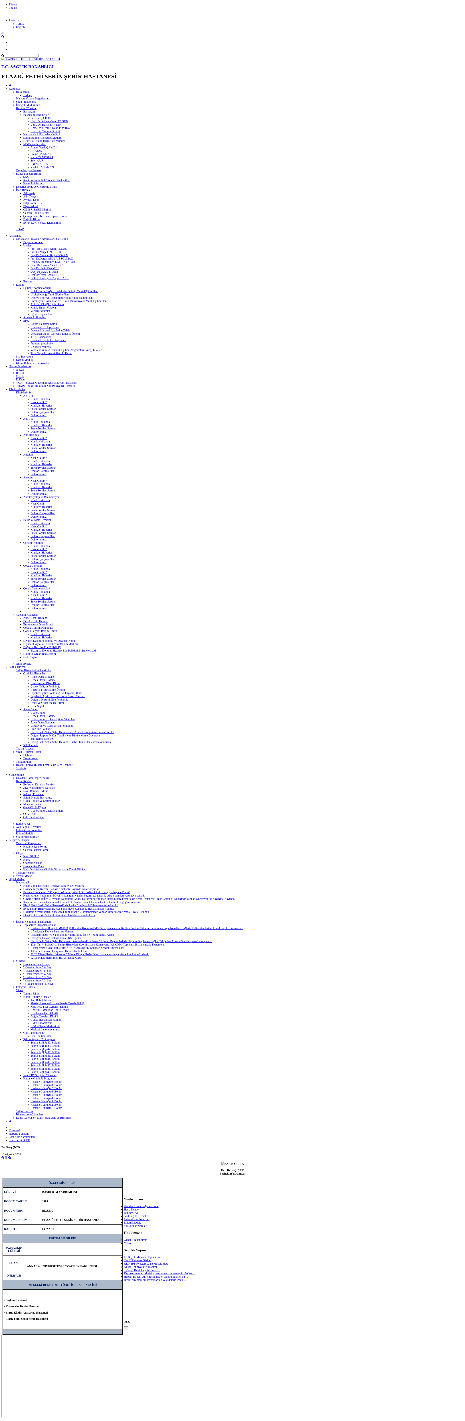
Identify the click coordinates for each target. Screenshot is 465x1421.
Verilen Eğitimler (40, 310)
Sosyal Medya (24, 875)
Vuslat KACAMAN (42, 167)
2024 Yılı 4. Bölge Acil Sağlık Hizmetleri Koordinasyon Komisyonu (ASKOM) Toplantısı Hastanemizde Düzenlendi (98, 944)
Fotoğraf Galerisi (25, 987)
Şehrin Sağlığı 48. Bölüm (45, 1045)
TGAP (20, 229)
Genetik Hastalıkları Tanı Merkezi (50, 1009)
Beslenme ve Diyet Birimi (38, 624)
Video (19, 990)
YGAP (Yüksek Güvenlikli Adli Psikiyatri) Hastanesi (46, 382)
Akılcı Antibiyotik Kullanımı (140, 1266)
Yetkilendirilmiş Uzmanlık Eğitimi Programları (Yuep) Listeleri (66, 350)
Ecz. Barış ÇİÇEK (41, 118)
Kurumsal (14, 88)
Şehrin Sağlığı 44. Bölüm (45, 1058)
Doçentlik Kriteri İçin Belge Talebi (50, 330)
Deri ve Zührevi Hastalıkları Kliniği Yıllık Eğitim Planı (62, 297)
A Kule (20, 369)
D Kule (20, 379)
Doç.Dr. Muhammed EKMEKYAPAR (53, 261)
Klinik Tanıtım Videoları (37, 996)
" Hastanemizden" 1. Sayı (38, 983)
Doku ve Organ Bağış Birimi (39, 653)
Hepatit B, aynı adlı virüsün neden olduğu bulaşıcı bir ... (156, 1276)
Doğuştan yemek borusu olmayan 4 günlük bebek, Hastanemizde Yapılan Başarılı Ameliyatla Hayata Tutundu (86, 911)
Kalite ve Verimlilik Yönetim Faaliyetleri (46, 180)
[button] (14, 20)
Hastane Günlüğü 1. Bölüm (46, 1107)
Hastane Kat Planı (33, 866)
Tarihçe (27, 95)
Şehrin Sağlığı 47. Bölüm (45, 1049)
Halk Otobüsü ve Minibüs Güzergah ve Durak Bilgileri (54, 869)
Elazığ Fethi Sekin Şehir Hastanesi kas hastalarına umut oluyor (59, 915)
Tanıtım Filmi (23, 761)
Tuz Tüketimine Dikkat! (137, 1260)
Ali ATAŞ (36, 150)
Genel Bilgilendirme (135, 1239)
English (13, 7)
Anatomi (28, 477)
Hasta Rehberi (24, 781)
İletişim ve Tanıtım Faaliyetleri (33, 921)
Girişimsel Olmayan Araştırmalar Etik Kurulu (42, 238)
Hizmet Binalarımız (20, 366)
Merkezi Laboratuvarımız (45, 1029)
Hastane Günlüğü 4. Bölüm (46, 1098)
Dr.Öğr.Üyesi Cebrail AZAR (47, 274)
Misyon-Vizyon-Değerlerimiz (33, 98)
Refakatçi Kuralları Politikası (39, 784)
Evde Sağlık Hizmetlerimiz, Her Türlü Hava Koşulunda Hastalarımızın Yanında (68, 908)
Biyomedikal (30, 206)
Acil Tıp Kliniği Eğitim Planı (47, 304)
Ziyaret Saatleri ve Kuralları (39, 787)
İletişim (27, 281)
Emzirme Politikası (41, 728)
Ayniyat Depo (31, 199)
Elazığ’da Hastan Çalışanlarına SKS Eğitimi (56, 938)
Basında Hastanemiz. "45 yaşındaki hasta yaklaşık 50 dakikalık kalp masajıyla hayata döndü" (76, 892)
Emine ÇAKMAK (41, 154)
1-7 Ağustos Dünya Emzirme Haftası (52, 931)
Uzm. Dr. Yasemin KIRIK (45, 131)
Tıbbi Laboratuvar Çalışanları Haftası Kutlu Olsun (59, 951)
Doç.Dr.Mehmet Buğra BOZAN (49, 255)
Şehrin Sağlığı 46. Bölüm (45, 1052)
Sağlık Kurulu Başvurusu (37, 797)
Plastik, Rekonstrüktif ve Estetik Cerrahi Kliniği (58, 1003)
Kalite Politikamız (33, 183)
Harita (26, 859)
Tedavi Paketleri (25, 748)
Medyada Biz (23, 882)
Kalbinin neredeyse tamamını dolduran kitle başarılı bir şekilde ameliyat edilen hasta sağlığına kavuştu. (81, 902)
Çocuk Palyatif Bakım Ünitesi (40, 630)
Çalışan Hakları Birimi (36, 212)
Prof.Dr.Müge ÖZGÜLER (46, 252)
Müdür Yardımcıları (34, 144)
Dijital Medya (17, 879)
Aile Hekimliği (31, 434)
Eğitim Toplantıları (41, 314)
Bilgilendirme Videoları (29, 1114)
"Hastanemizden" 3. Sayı (37, 977)
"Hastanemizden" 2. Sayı (37, 980)
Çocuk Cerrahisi (32, 565)
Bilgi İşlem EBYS (33, 203)
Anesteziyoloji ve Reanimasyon (41, 497)
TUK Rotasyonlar (41, 336)
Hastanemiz (22, 91)
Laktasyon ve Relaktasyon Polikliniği (52, 725)
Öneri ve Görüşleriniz (28, 843)
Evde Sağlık (30, 657)
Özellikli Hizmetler (27, 614)
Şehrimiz (21, 768)
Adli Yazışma (31, 196)
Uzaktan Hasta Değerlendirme (33, 777)
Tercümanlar (30, 758)
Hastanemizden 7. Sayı (36, 964)
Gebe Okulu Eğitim (34, 807)
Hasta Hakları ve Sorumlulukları (41, 800)
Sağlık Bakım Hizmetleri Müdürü (42, 137)
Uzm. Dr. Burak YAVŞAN (46, 124)
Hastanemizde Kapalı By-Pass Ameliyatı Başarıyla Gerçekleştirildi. (61, 889)
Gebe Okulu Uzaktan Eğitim (47, 810)
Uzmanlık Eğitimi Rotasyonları (48, 340)
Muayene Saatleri (33, 804)
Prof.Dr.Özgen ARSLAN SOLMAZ (52, 258)
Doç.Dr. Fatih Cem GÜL (45, 268)
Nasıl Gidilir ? (39, 402)
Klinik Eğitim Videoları (44, 307)
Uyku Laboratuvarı (41, 1022)
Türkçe (13, 4)
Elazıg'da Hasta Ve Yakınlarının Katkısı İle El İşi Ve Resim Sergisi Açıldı (72, 934)
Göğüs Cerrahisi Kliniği (44, 1016)
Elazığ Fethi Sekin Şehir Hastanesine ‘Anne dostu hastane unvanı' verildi (72, 732)
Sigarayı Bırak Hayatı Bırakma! (142, 1270)
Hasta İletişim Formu (35, 846)
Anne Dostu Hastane (35, 617)
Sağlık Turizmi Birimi (28, 751)
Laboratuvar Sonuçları (29, 830)
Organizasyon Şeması (28, 170)
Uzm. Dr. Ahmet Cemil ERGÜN (49, 121)
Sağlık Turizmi (17, 666)
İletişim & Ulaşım (19, 840)
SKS (26, 176)
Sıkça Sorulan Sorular (43, 408)
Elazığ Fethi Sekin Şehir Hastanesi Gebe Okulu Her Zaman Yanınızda (71, 742)
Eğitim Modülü (24, 359)
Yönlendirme (16, 774)
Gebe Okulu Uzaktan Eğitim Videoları (53, 719)
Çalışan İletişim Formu (36, 849)
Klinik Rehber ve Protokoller (32, 363)
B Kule (20, 372)
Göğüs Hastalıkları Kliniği (46, 1019)
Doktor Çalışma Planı (43, 412)
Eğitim (20, 284)
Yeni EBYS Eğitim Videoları (39, 1075)
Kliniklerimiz (23, 392)
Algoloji (28, 454)
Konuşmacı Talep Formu (45, 327)
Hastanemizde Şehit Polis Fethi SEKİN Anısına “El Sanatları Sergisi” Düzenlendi (77, 947)
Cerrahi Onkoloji (33, 542)
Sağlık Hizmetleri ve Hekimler (33, 670)
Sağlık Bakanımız (26, 101)
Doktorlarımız (38, 415)
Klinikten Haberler (41, 405)
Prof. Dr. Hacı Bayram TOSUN (49, 248)
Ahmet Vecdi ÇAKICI (43, 147)
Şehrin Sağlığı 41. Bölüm (45, 1068)
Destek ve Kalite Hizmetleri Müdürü (44, 140)
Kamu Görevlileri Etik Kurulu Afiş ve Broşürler (43, 1117)
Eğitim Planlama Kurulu (44, 323)
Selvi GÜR (37, 160)
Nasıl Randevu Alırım (35, 791)
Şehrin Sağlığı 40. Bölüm (45, 1071)
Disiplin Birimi (31, 219)
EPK (26, 320)
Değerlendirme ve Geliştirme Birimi (36, 186)
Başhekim (29, 111)
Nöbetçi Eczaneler (33, 794)
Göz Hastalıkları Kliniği (44, 1013)
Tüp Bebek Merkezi (42, 738)
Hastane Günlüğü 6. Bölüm (46, 1091)
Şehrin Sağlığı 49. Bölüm (45, 1042)
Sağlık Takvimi (24, 1111)
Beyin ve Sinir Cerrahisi (37, 519)
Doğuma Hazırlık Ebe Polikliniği (42, 647)
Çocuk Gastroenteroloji (36, 588)
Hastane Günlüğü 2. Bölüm (46, 1104)
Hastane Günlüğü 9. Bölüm (46, 1081)
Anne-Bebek (23, 663)
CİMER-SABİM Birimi (37, 209)
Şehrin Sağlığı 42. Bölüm (45, 1065)
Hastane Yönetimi (26, 108)
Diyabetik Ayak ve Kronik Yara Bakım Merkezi (50, 644)
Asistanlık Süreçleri (34, 317)
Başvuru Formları (33, 242)
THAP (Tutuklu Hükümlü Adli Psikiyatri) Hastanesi (46, 385)
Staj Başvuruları (25, 356)
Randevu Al (23, 823)
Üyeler (27, 245)
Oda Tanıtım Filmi (33, 817)
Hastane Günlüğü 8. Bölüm (46, 1085)
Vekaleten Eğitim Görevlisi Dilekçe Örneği (55, 333)
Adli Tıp (28, 418)
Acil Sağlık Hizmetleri (29, 826)
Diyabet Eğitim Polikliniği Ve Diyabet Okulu (49, 640)
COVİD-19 (30, 813)
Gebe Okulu (38, 712)
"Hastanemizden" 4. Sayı (37, 973)
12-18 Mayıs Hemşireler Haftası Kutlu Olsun (56, 957)
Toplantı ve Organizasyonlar (39, 924)
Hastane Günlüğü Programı (39, 1078)
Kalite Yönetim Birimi (28, 173)
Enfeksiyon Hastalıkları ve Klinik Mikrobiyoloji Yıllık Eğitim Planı (69, 301)
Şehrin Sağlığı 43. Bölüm (45, 1062)
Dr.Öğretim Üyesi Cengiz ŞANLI (50, 278)
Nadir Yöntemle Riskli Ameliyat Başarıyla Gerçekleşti (54, 885)
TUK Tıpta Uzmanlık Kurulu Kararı (51, 353)
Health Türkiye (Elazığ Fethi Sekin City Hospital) (44, 764)
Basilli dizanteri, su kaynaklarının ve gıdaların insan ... (155, 1279)
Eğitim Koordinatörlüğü (37, 287)
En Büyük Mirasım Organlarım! (142, 1257)
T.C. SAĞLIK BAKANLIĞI (27, 66)
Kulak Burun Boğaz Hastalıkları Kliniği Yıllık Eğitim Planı (64, 291)
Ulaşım (20, 853)
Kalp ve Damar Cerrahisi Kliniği (49, 1006)
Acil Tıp (28, 395)
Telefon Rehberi (25, 872)
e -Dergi (20, 960)
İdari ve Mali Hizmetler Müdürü (41, 134)
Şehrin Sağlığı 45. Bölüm (45, 1055)
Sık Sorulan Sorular (27, 836)
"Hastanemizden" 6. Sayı (37, 967)
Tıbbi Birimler (17, 389)
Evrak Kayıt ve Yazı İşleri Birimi (42, 222)
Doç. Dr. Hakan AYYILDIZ (47, 265)
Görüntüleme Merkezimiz (45, 1026)
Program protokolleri (42, 343)
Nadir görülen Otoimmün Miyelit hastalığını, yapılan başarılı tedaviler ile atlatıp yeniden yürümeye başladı (84, 895)
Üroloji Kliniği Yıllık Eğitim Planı (50, 294)
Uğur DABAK (39, 163)
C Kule (20, 376)
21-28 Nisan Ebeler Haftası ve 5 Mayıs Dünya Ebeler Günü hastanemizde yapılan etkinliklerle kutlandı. (90, 954)
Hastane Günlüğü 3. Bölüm (46, 1101)
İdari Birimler (23, 189)
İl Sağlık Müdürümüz (28, 105)
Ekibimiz (28, 755)
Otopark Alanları (33, 862)
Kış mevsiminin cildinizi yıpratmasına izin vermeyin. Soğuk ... (159, 1273)
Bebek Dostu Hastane (35, 621)
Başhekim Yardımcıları (36, 114)
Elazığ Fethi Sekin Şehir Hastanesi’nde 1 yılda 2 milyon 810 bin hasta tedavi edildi (70, 905)
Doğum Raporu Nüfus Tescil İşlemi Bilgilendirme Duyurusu (65, 735)
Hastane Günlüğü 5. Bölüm (46, 1094)
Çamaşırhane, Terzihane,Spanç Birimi (45, 216)
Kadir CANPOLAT (42, 157)
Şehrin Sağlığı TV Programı (39, 1039)
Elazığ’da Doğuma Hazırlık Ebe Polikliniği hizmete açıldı (63, 650)
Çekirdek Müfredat (41, 346)
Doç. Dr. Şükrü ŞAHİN (44, 271)
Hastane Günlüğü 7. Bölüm (46, 1088)
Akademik (15, 235)
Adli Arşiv (29, 193)
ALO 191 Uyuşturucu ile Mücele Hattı (146, 1263)
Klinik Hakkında (40, 399)
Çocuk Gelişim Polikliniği (38, 627)
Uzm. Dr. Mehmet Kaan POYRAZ (51, 127)
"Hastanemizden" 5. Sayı (37, 970)
